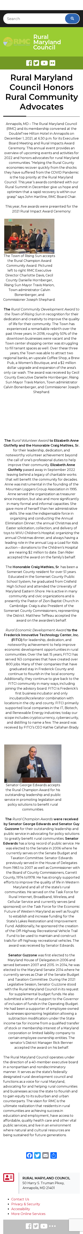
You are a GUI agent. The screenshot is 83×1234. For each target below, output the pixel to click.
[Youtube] (44, 63)
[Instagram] (36, 1227)
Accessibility (20, 1209)
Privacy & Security (25, 1204)
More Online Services (28, 1214)
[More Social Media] (52, 1227)
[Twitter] (36, 63)
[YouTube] (44, 1227)
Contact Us (20, 1199)
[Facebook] (29, 63)
